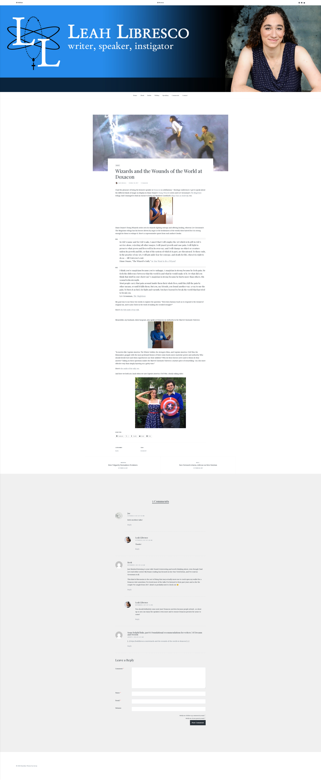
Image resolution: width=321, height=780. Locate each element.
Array (35, 766)
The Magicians (139, 296)
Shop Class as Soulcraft (179, 196)
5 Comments (144, 183)
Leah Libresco (122, 183)
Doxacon (157, 190)
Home (135, 95)
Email (118, 700)
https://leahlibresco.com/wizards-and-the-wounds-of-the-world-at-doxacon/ (158, 641)
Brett (129, 562)
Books (149, 95)
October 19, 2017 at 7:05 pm (135, 516)
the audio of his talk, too (130, 368)
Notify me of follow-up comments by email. (192, 715)
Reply (129, 525)
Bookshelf (143, 451)
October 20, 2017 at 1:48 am (143, 540)
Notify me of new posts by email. (195, 718)
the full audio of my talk (130, 310)
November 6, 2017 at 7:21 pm (144, 605)
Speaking (166, 95)
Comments (175, 95)
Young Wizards (164, 193)
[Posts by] (116, 183)
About (142, 95)
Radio (117, 165)
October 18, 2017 (133, 183)
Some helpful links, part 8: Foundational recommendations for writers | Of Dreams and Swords (164, 633)
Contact (184, 95)
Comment (119, 669)
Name (118, 693)
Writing (156, 95)
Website (118, 708)
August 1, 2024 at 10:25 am (135, 637)
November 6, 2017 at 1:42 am (136, 565)
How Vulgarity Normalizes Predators (123, 465)
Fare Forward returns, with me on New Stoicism (198, 465)
